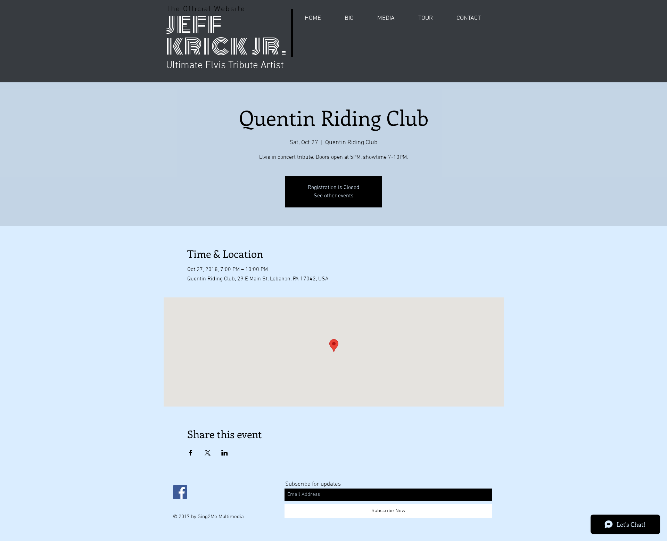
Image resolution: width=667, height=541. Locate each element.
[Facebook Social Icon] (180, 492)
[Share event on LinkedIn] (224, 453)
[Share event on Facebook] (190, 453)
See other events (334, 195)
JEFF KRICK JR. (226, 36)
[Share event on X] (207, 453)
